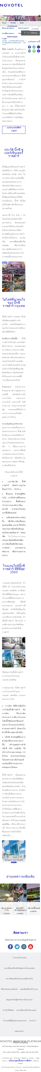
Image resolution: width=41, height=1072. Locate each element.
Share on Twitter (34, 47)
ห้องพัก (22, 23)
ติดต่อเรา (24, 1058)
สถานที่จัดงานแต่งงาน (8, 33)
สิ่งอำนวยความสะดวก (8, 28)
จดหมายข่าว (19, 1031)
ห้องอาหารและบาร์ (23, 28)
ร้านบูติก (4, 38)
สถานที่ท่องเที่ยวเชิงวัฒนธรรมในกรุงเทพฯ (19, 968)
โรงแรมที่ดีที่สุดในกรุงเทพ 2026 (14, 1021)
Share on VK (29, 51)
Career (31, 1058)
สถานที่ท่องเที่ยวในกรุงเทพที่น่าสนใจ (19, 979)
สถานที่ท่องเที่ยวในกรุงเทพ (26, 1010)
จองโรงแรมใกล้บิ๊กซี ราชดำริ (14, 129)
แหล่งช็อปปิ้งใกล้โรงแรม (29, 989)
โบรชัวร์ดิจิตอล (8, 1010)
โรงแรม (4, 23)
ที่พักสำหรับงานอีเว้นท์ (9, 989)
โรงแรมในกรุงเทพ (19, 958)
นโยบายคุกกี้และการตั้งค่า (20, 1061)
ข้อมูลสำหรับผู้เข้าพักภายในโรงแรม (19, 1000)
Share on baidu (38, 51)
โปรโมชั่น (13, 23)
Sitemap (17, 1058)
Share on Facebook (29, 47)
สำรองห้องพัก (35, 29)
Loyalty (32, 1021)
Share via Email (38, 47)
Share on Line (34, 51)
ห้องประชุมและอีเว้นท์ (24, 33)
